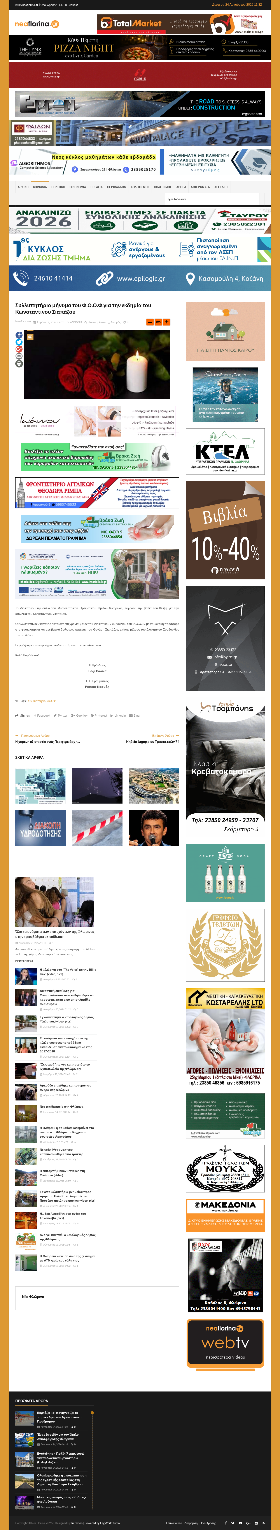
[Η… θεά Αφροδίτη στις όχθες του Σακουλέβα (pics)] (26, 1220)
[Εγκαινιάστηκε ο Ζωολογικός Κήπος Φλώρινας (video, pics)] (26, 1023)
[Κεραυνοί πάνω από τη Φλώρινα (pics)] (97, 786)
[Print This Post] (19, 363)
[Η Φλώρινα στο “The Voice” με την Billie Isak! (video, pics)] (26, 976)
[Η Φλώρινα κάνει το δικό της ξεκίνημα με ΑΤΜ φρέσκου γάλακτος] (26, 1262)
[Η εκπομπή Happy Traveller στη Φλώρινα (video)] (26, 1177)
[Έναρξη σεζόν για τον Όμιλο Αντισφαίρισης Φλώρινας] (24, 1440)
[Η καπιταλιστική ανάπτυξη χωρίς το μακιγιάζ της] (154, 786)
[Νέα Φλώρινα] (37, 24)
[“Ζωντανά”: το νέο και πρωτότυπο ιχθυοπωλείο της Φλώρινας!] (26, 1071)
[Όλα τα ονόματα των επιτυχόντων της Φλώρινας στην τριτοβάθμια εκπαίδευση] (54, 902)
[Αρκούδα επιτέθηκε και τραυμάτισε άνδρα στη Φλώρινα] (26, 1092)
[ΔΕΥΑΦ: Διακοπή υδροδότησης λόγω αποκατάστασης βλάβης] (40, 828)
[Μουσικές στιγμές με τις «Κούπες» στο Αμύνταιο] (24, 1503)
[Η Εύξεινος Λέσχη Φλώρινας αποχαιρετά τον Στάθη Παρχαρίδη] (154, 828)
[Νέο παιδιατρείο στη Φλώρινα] (26, 1113)
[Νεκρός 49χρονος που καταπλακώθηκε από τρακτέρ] (26, 1156)
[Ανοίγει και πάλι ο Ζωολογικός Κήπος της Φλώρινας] (26, 1241)
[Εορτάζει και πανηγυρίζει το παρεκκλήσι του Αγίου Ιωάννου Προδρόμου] (24, 1418)
